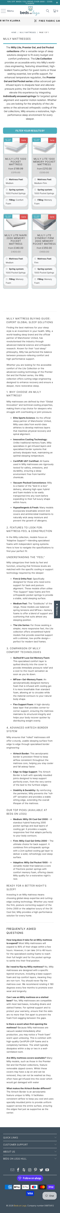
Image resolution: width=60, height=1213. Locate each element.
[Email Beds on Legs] (12, 1170)
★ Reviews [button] (57, 609)
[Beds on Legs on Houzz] (24, 1170)
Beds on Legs (20, 1205)
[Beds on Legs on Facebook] (18, 1170)
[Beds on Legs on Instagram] (29, 1170)
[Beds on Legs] (30, 11)
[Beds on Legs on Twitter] (41, 1170)
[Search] (47, 11)
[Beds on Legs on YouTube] (47, 1170)
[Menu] (2, 11)
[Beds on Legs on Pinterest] (35, 1170)
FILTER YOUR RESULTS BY (30, 130)
